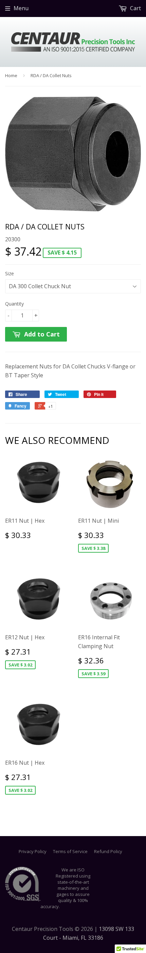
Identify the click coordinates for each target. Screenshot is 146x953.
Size (9, 273)
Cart (135, 8)
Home (11, 75)
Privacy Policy (33, 851)
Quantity (14, 303)
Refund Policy (108, 851)
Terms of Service (70, 851)
